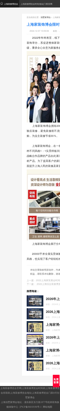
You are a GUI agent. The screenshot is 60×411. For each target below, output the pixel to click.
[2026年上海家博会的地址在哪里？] (35, 339)
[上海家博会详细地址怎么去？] (35, 352)
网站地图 (47, 407)
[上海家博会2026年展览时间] (35, 326)
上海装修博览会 (11, 3)
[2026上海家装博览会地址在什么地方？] (35, 313)
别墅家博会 (46, 17)
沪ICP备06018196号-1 (31, 407)
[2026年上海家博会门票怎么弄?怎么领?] (35, 300)
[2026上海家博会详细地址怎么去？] (35, 365)
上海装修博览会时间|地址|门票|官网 (36, 3)
